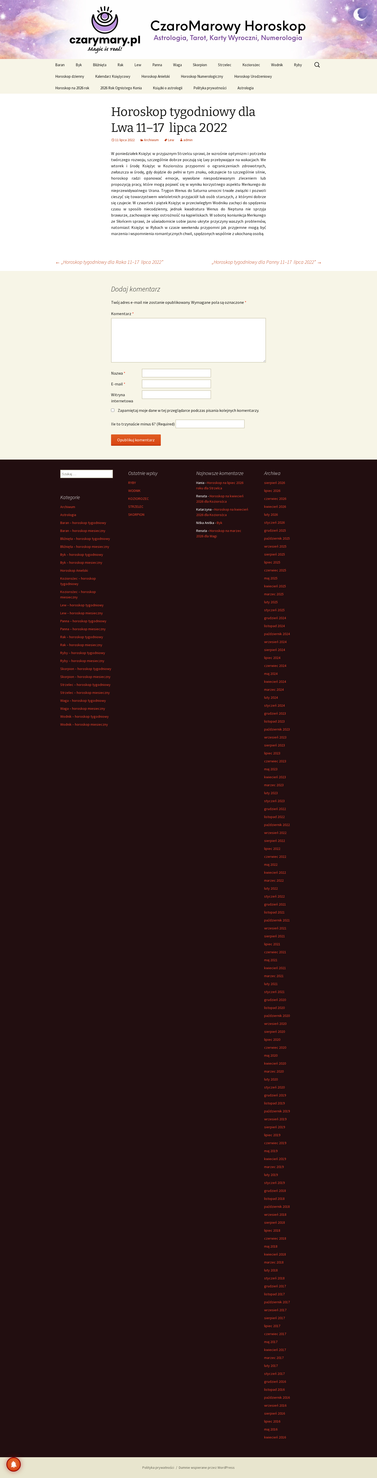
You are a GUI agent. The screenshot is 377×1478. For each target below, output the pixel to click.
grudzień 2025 (275, 530)
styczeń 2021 (274, 991)
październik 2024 (277, 633)
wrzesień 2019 (275, 1119)
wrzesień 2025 (275, 546)
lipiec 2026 (272, 490)
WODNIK (134, 490)
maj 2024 (270, 673)
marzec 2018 (274, 1262)
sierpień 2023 (274, 745)
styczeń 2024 (274, 705)
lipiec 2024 (272, 657)
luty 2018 (271, 1270)
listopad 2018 (274, 1198)
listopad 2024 (274, 626)
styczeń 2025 (274, 610)
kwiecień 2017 (275, 1349)
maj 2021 (270, 960)
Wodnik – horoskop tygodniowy (84, 716)
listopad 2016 (274, 1389)
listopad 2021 (274, 912)
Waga (177, 64)
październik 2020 (277, 1015)
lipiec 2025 (272, 562)
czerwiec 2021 (275, 952)
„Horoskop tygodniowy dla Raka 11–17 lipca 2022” (109, 262)
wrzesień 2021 (275, 928)
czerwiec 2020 (275, 1047)
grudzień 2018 (275, 1190)
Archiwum (151, 140)
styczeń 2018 (274, 1278)
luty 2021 (271, 983)
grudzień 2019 (275, 1095)
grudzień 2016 (275, 1381)
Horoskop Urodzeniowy (253, 76)
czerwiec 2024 (275, 665)
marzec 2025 (274, 594)
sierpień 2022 (274, 840)
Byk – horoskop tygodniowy (81, 554)
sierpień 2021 (274, 936)
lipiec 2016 (272, 1421)
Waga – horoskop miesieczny (82, 708)
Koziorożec (251, 64)
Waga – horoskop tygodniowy (83, 700)
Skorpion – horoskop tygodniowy (85, 668)
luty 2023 (271, 793)
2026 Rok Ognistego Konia (121, 87)
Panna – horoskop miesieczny (83, 629)
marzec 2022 (274, 880)
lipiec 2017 (272, 1326)
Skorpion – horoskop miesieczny (85, 676)
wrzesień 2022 (275, 832)
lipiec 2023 (272, 753)
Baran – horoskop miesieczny (82, 530)
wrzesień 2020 (275, 1023)
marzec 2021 (274, 976)
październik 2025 (277, 538)
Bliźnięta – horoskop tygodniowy (85, 538)
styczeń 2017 (274, 1373)
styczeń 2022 (274, 896)
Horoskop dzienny (69, 76)
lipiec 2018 (272, 1230)
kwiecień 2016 (275, 1437)
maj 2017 (270, 1341)
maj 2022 (270, 864)
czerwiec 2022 (275, 856)
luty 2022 (271, 888)
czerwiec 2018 (275, 1238)
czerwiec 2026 (275, 498)
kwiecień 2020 (275, 1063)
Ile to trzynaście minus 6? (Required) (143, 423)
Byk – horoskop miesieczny (81, 562)
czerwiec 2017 (275, 1333)
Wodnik (277, 64)
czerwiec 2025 (275, 570)
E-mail (118, 383)
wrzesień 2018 (275, 1214)
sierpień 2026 (274, 482)
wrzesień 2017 (275, 1310)
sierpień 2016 (274, 1413)
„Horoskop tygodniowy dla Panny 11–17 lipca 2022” (267, 262)
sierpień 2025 (274, 554)
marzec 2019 (274, 1166)
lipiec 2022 (272, 848)
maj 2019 (270, 1151)
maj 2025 (270, 578)
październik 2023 (277, 729)
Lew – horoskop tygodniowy (82, 605)
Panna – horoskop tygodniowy (83, 621)
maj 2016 (270, 1429)
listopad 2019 (274, 1103)
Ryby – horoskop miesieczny (82, 660)
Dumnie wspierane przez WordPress (207, 1467)
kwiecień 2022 (275, 872)
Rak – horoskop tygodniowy (81, 637)
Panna (157, 64)
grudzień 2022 (275, 808)
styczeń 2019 (274, 1182)
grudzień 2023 (275, 713)
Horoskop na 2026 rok (72, 87)
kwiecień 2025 (275, 586)
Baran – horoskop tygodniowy (83, 522)
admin (188, 140)
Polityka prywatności (209, 87)
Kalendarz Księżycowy (112, 76)
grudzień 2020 (275, 999)
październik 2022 (277, 824)
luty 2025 (271, 602)
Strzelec (224, 64)
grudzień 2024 (275, 618)
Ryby (298, 64)
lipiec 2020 (272, 1039)
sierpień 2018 (274, 1222)
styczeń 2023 (274, 801)
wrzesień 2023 (275, 737)
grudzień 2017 (275, 1286)
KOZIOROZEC (138, 498)
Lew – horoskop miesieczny (81, 613)
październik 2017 (277, 1302)
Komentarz (122, 313)
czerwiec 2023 (275, 761)
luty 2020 (271, 1079)
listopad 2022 (274, 816)
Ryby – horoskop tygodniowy (82, 652)
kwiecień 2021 (275, 968)
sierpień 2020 (274, 1031)
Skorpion (200, 64)
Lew (137, 64)
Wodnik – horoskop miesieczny (84, 724)
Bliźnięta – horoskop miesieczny (84, 546)
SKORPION (136, 514)
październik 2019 (277, 1111)
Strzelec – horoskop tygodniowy (85, 684)
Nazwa (118, 373)
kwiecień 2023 (275, 777)
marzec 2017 (274, 1357)
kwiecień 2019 (275, 1158)
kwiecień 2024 (275, 681)
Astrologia (245, 87)
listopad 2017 (274, 1294)
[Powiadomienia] (13, 1464)
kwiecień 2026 (275, 506)
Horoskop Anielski (155, 76)
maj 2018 (270, 1246)
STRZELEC (135, 506)
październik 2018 (277, 1206)
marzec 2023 (274, 785)
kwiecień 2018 (275, 1254)
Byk (79, 64)
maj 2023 (270, 769)
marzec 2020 (274, 1071)
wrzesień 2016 (275, 1405)
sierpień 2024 (274, 649)
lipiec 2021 (272, 944)
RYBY (132, 482)
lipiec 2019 (272, 1135)
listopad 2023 (274, 721)
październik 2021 (277, 920)
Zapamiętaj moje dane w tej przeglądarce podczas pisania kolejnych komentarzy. (188, 410)
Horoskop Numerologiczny (202, 76)
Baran (60, 64)
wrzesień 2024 (275, 641)
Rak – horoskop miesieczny (81, 645)
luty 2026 (271, 514)
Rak (120, 64)
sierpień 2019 (274, 1127)
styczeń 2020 (274, 1087)
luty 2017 (271, 1365)
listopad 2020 (274, 1007)
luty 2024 (271, 697)
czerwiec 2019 (275, 1143)
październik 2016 (277, 1397)
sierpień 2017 (274, 1318)
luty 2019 (271, 1174)
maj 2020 (270, 1055)
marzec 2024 (274, 689)
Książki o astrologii (167, 87)
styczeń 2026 (274, 522)
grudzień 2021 (275, 904)
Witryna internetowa (122, 397)
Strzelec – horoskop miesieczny (85, 692)
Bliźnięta (99, 64)
